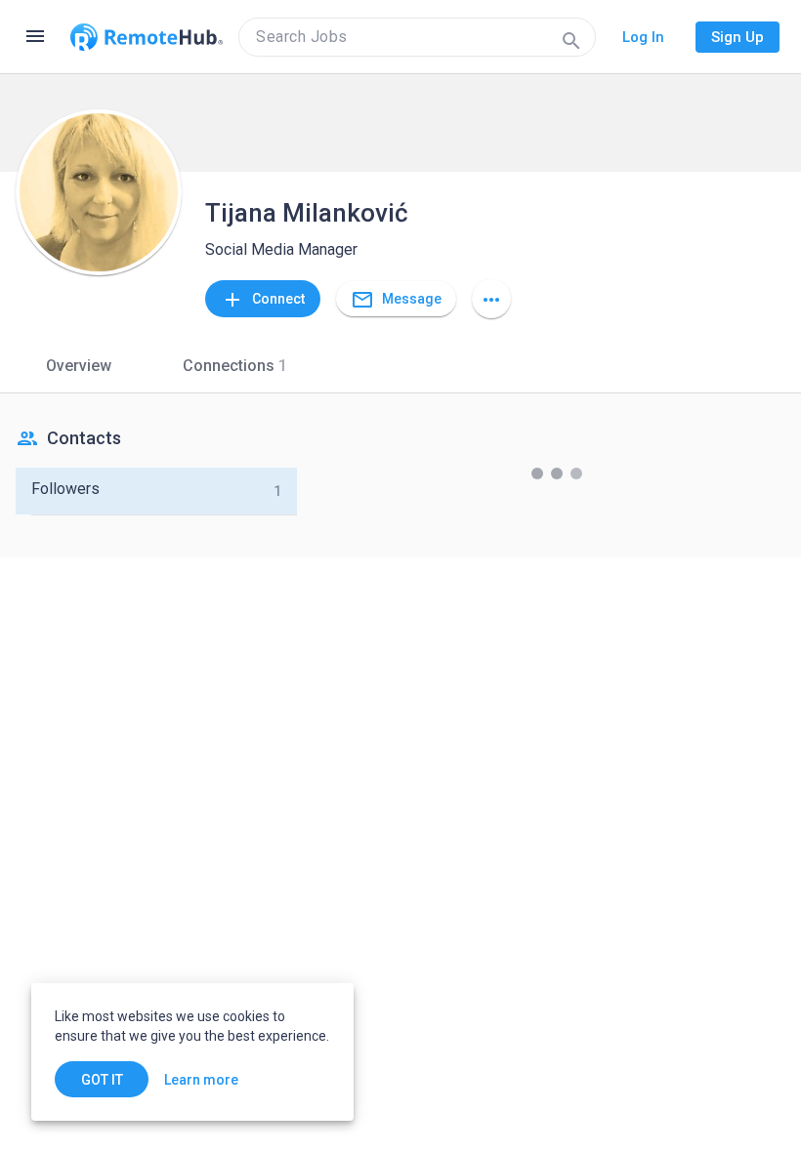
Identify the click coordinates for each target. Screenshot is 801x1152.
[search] (417, 37)
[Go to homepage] (146, 37)
